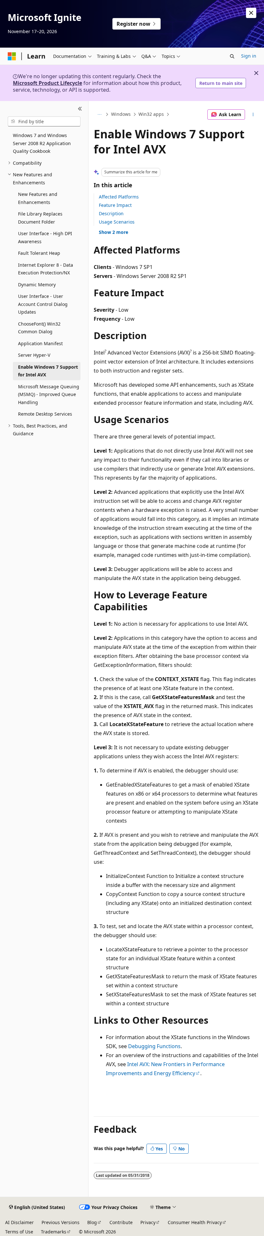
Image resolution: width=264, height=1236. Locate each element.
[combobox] (44, 121)
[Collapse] (80, 109)
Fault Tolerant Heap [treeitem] (39, 253)
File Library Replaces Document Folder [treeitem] (40, 218)
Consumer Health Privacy (195, 1222)
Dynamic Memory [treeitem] (37, 284)
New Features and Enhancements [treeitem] (37, 198)
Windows (121, 114)
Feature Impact (115, 205)
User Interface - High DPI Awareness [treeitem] (45, 237)
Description (111, 213)
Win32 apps (151, 114)
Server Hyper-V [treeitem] (34, 355)
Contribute (121, 1222)
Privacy (148, 1222)
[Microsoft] (12, 56)
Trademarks (53, 1232)
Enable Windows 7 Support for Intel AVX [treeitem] (48, 371)
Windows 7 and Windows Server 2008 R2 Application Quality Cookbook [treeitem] (42, 143)
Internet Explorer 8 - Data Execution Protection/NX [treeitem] (45, 269)
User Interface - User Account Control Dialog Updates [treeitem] (43, 304)
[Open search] (232, 56)
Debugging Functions (154, 1046)
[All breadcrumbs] (99, 114)
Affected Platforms (119, 197)
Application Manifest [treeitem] (40, 343)
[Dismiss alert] (251, 13)
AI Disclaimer (19, 1222)
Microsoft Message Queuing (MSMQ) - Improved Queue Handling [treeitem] (48, 394)
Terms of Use (19, 1232)
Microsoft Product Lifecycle (47, 83)
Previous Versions (61, 1222)
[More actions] (253, 114)
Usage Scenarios (117, 222)
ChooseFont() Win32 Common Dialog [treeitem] (39, 328)
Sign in (248, 56)
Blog (92, 1222)
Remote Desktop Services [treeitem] (45, 414)
